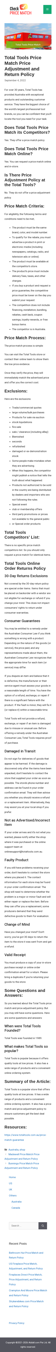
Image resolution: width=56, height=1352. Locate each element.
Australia (14, 1149)
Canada (15, 1207)
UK (10, 1189)
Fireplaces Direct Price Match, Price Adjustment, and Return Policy (25, 1279)
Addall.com (34, 1342)
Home (12, 1177)
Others (13, 1195)
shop (22, 1149)
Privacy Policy (16, 1323)
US (10, 1183)
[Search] (43, 1225)
